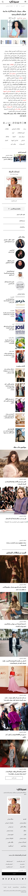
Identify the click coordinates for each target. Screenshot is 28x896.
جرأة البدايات (22, 227)
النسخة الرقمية (14, 201)
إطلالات (11, 65)
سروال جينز (22, 137)
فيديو (24, 819)
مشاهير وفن (22, 864)
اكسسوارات (9, 107)
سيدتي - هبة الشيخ (21, 18)
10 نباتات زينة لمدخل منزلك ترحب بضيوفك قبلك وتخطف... (8, 371)
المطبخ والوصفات (9, 864)
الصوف (14, 137)
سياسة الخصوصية (16, 887)
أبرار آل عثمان (11, 252)
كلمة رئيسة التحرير (16, 209)
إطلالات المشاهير (16, 129)
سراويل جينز (12, 73)
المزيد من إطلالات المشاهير (16, 552)
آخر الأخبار (10, 846)
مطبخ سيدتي (23, 823)
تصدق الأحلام (22, 221)
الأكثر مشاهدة (20, 366)
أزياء (13, 133)
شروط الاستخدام (23, 887)
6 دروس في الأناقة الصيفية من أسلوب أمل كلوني (9, 401)
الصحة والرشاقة (9, 861)
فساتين (23, 140)
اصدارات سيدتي (22, 842)
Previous (24, 29)
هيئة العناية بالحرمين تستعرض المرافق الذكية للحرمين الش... (9, 300)
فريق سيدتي (10, 834)
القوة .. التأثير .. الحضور (21, 214)
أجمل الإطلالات (21, 133)
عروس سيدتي (23, 838)
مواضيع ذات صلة (20, 447)
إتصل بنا (5, 887)
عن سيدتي (10, 827)
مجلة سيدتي (10, 819)
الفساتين (17, 91)
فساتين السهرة (7, 91)
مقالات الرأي (22, 237)
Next (4, 29)
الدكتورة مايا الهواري (10, 263)
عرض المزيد (14, 778)
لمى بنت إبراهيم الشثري (9, 242)
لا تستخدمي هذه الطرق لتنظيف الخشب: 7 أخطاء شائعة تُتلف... (9, 416)
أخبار (13, 324)
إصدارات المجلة (14, 171)
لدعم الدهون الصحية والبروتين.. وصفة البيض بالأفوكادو (9, 341)
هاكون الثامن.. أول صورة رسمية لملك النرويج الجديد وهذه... (9, 387)
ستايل (24, 830)
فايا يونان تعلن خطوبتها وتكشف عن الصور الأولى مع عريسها (8, 431)
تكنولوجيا (12, 297)
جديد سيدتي (21, 294)
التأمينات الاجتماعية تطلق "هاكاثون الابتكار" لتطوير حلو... (9, 328)
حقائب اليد (17, 109)
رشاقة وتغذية (11, 338)
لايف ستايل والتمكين (20, 861)
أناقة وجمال (22, 867)
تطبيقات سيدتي (9, 838)
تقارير (25, 834)
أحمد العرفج (11, 275)
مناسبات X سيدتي (9, 823)
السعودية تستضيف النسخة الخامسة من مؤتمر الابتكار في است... (8, 314)
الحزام (24, 100)
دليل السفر (23, 846)
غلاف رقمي (10, 842)
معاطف (21, 78)
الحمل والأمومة (9, 867)
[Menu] (25, 2)
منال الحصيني (11, 284)
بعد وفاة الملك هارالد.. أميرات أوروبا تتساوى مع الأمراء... (9, 355)
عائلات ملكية (11, 351)
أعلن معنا (9, 887)
